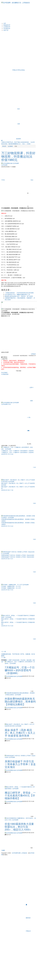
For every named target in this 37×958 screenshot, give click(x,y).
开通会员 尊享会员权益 (18, 70)
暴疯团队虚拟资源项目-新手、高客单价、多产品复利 (19, 296)
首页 (4, 23)
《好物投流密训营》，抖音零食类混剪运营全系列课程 (19, 293)
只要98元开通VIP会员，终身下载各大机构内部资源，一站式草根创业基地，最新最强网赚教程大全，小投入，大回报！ (18, 143)
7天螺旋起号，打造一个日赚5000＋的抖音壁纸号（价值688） (20, 670)
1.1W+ (29, 417)
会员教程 (6, 27)
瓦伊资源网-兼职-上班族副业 (19, 853)
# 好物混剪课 (4, 374)
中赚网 (3, 850)
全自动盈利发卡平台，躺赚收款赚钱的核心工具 (17, 294)
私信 (32, 180)
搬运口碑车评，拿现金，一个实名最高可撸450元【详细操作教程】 (20, 795)
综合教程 (6, 28)
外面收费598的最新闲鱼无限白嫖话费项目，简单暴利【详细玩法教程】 (20, 701)
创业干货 (5, 30)
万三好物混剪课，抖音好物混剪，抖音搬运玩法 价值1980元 (18, 156)
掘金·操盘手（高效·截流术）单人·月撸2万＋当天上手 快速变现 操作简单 (20, 732)
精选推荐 (6, 25)
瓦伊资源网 (4, 165)
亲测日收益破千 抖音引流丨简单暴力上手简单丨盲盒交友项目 (20, 764)
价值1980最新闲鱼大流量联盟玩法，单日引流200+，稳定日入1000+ (19, 826)
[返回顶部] (27, 904)
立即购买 (33, 354)
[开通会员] (13, 904)
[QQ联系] (18, 889)
